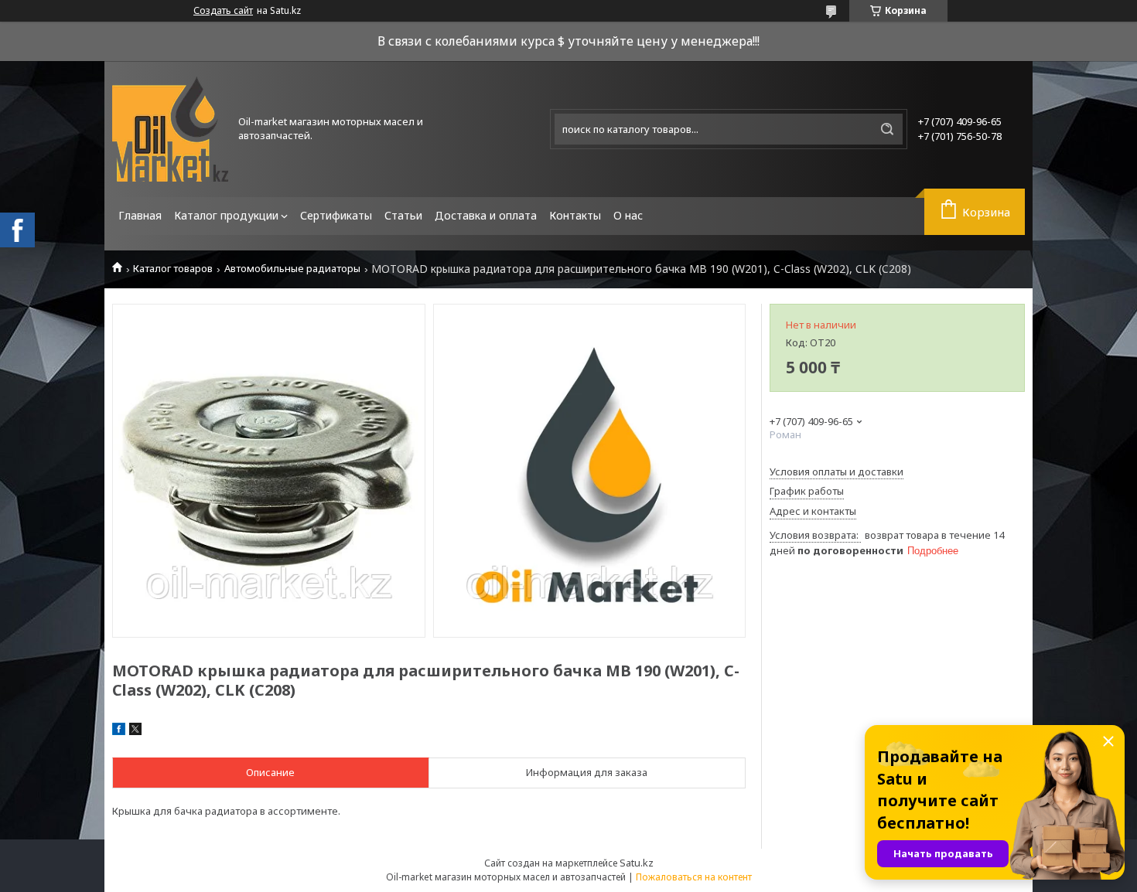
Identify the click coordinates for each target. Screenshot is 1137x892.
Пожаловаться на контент (694, 876)
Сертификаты (336, 215)
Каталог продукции (226, 215)
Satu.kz (637, 863)
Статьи (403, 215)
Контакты (575, 215)
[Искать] (887, 129)
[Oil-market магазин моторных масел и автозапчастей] (170, 129)
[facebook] (118, 731)
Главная (140, 215)
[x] (135, 731)
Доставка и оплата (486, 215)
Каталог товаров (173, 268)
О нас (628, 215)
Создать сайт (223, 10)
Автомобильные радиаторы (292, 268)
